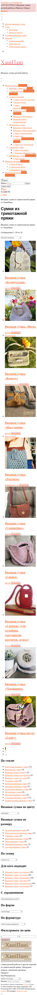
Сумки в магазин (16, 96)
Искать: (4, 981)
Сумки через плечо (17, 169)
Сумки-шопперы (24, 106)
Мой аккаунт (14, 43)
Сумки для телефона (23, 139)
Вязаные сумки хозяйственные (20, 120)
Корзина (8, 38)
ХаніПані (12, 62)
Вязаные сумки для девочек (17, 872)
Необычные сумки (22, 155)
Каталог (4, 10)
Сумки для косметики (22, 133)
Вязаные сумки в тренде (15, 772)
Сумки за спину (16, 164)
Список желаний (16, 40)
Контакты (13, 29)
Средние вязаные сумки (15, 847)
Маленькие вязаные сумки (16, 838)
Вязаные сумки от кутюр (16, 778)
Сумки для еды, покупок (24, 99)
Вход (4, 188)
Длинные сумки (12, 835)
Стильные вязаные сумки (16, 797)
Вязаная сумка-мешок (22, 116)
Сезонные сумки (16, 147)
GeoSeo (3, 991)
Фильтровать (5, 939)
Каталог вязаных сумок (15, 24)
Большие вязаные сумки (15, 830)
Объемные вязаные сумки (16, 844)
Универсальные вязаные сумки (18, 800)
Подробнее (16, 288)
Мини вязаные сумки (14, 841)
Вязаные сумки (16, 85)
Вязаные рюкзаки (17, 161)
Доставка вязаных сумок (16, 35)
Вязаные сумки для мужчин (17, 886)
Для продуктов (19, 102)
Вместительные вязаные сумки (18, 833)
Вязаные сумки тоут (21, 88)
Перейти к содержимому (12, 2)
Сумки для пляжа (20, 150)
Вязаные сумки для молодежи (18, 883)
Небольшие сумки (17, 124)
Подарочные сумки (13, 792)
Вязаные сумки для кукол (16, 880)
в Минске (26, 984)
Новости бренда (16, 32)
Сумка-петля (18, 158)
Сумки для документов (23, 144)
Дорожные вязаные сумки (24, 152)
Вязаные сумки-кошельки (24, 130)
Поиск (28, 981)
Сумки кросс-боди (17, 166)
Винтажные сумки (13, 769)
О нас (7, 26)
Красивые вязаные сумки (16, 786)
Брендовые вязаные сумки (16, 766)
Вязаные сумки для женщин (17, 877)
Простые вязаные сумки (15, 794)
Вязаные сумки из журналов (17, 775)
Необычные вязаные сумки (17, 789)
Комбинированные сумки (16, 783)
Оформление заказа (17, 46)
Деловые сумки (11, 780)
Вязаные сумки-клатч (22, 127)
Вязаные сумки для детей (16, 874)
